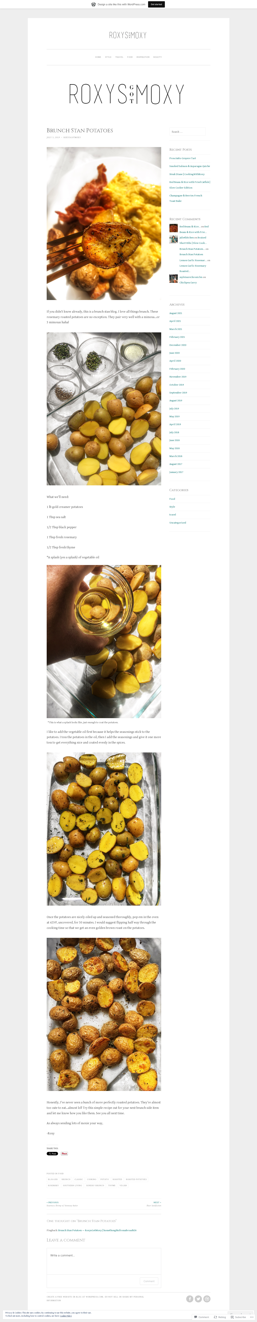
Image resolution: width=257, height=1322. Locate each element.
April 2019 (175, 424)
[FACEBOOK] (189, 1299)
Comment (149, 1281)
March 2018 (175, 456)
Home (98, 57)
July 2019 (174, 408)
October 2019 (176, 384)
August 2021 (175, 313)
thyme (112, 1185)
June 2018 (174, 440)
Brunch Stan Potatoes (191, 254)
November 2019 (177, 376)
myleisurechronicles (191, 277)
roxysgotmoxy (72, 137)
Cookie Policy (66, 1316)
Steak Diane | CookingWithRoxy (187, 174)
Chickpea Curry (188, 282)
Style (108, 57)
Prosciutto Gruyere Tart (182, 158)
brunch (66, 1179)
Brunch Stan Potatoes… (192, 248)
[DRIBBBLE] (206, 1299)
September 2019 (178, 392)
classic (78, 1179)
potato (105, 1179)
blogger (53, 1179)
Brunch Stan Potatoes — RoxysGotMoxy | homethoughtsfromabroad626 (97, 1230)
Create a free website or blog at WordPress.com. (75, 1297)
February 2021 (177, 337)
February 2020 (177, 368)
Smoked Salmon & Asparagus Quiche (189, 166)
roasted (117, 1179)
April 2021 (175, 321)
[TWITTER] (198, 1299)
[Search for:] (187, 131)
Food (130, 57)
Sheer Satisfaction (154, 1204)
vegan (123, 1185)
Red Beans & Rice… (190, 226)
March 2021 (175, 329)
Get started (156, 4)
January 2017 (176, 472)
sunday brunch (95, 1185)
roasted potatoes (136, 1179)
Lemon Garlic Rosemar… (193, 260)
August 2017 (175, 464)
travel (119, 57)
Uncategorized (177, 522)
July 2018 (174, 432)
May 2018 (174, 448)
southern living (72, 1185)
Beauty (158, 57)
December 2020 (177, 345)
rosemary (53, 1185)
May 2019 (174, 416)
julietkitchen (187, 237)
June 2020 (174, 352)
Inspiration (143, 57)
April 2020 (175, 360)
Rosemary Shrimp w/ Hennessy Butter (62, 1204)
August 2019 (175, 400)
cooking (92, 1179)
